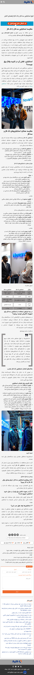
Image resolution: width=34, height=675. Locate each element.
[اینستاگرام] (13, 667)
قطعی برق (26, 543)
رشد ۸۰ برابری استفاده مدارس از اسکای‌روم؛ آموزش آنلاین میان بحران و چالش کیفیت (17, 616)
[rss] (21, 667)
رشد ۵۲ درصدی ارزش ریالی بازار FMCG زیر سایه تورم (18, 638)
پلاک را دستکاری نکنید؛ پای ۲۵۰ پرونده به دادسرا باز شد (17, 626)
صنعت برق (18, 543)
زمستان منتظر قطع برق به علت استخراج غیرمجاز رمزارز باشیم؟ (16, 560)
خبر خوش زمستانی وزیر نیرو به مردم (23, 557)
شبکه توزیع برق (8, 543)
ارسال (17, 592)
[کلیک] (28, 2)
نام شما (29, 569)
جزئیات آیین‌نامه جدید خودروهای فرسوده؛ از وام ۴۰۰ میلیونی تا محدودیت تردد (18, 648)
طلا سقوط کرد (27, 631)
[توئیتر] (15, 535)
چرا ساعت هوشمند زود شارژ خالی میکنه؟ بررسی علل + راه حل (16, 635)
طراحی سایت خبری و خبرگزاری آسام (15, 672)
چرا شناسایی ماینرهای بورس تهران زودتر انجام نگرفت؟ (18, 562)
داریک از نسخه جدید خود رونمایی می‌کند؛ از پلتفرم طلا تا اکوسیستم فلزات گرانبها (17, 605)
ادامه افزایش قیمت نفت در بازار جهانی (21, 613)
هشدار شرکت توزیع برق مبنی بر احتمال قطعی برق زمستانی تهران (17, 554)
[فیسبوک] (12, 535)
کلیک (9, 669)
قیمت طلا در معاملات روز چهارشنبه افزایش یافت (19, 620)
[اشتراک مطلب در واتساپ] (9, 535)
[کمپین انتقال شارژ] (17, 23)
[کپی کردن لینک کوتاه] (17, 537)
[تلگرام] (17, 535)
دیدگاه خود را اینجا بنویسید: (24, 575)
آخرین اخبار (29, 600)
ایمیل (15, 569)
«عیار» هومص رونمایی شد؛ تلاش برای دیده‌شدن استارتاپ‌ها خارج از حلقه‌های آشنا (16, 609)
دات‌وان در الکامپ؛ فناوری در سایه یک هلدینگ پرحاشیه (17, 641)
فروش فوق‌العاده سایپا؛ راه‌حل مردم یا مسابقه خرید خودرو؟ (18, 644)
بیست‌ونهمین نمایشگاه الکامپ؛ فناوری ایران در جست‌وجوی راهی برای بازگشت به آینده (16, 653)
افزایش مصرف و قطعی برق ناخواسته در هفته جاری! (19, 550)
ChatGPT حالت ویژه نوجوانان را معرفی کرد (20, 629)
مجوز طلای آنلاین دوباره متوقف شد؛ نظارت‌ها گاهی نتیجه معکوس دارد (17, 623)
